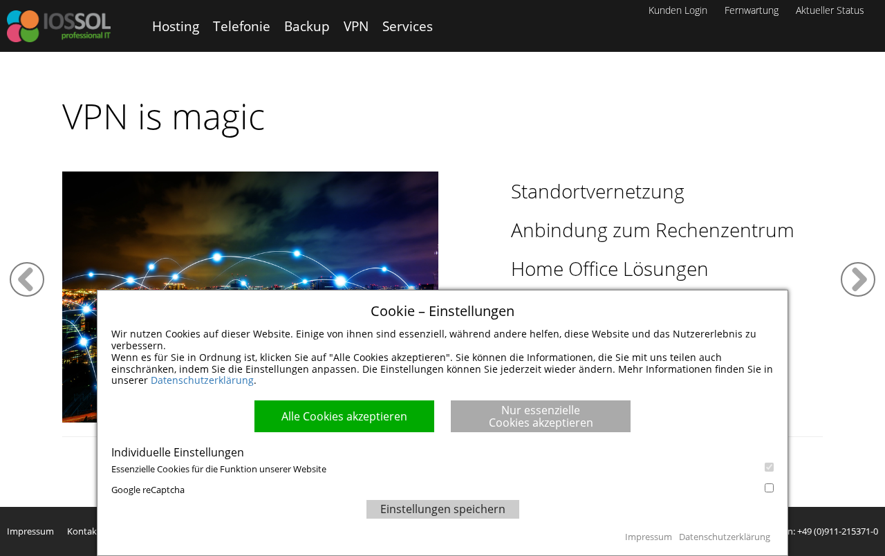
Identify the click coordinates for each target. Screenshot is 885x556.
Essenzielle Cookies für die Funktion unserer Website (218, 469)
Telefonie (241, 26)
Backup (307, 26)
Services (407, 26)
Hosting (175, 26)
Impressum (30, 531)
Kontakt (83, 531)
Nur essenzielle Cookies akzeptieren (541, 416)
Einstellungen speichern (442, 509)
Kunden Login (678, 10)
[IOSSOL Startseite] (59, 26)
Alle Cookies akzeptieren (344, 416)
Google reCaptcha (148, 489)
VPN (356, 26)
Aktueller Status (830, 10)
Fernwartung (752, 10)
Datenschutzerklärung (202, 380)
